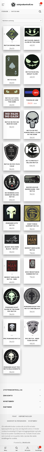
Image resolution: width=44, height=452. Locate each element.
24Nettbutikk (26, 443)
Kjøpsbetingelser (25, 416)
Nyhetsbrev (32, 421)
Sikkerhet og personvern (16, 421)
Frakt (14, 416)
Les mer (26, 436)
